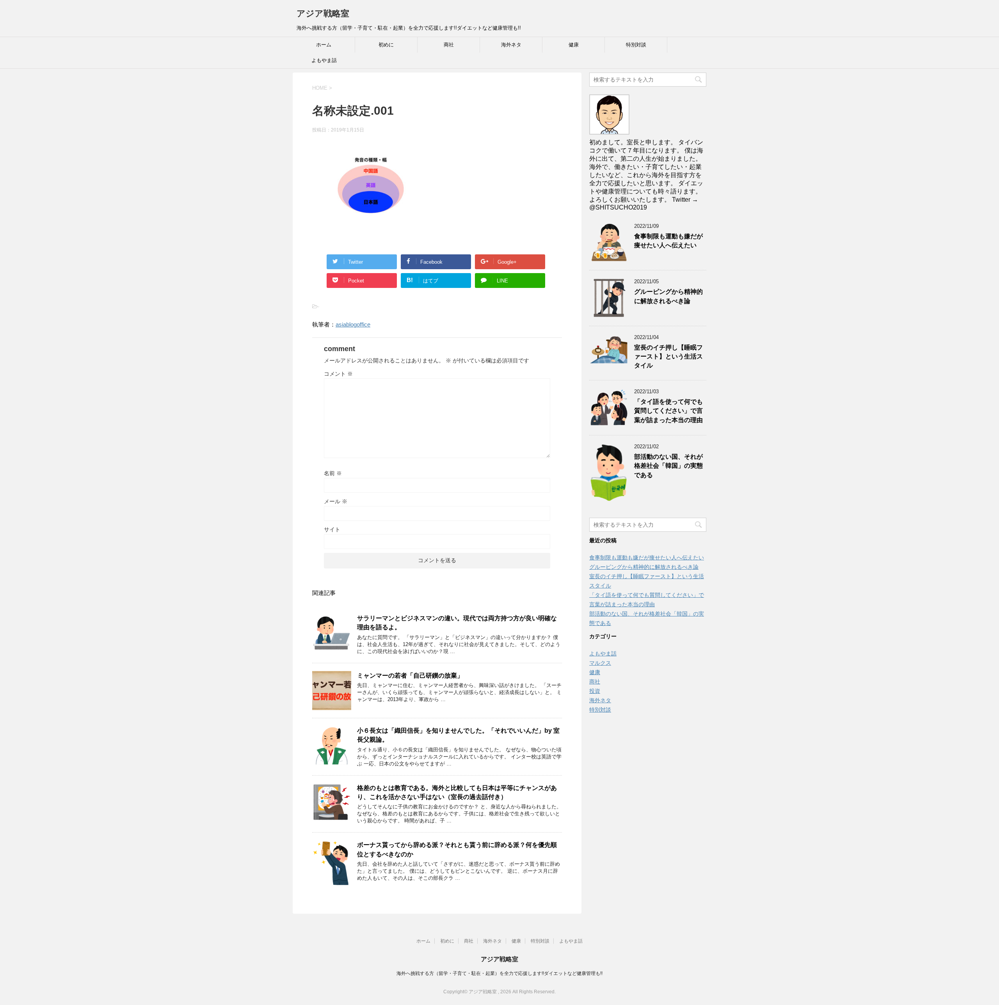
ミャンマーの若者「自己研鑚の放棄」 (410, 675)
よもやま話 (324, 60)
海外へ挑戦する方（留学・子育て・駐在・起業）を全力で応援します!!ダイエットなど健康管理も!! (499, 973)
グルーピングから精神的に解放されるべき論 (668, 296)
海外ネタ (511, 45)
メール (335, 501)
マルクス (600, 663)
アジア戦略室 (323, 13)
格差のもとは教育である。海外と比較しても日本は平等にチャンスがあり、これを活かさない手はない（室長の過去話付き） (457, 792)
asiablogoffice (353, 324)
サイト (332, 529)
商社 (449, 45)
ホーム (323, 45)
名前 (333, 473)
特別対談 (636, 45)
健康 (574, 45)
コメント (338, 374)
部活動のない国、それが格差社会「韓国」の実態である (668, 465)
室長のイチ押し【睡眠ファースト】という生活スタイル (668, 356)
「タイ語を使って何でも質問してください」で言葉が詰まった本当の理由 (668, 410)
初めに (386, 45)
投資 (594, 691)
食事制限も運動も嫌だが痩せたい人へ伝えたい (668, 241)
